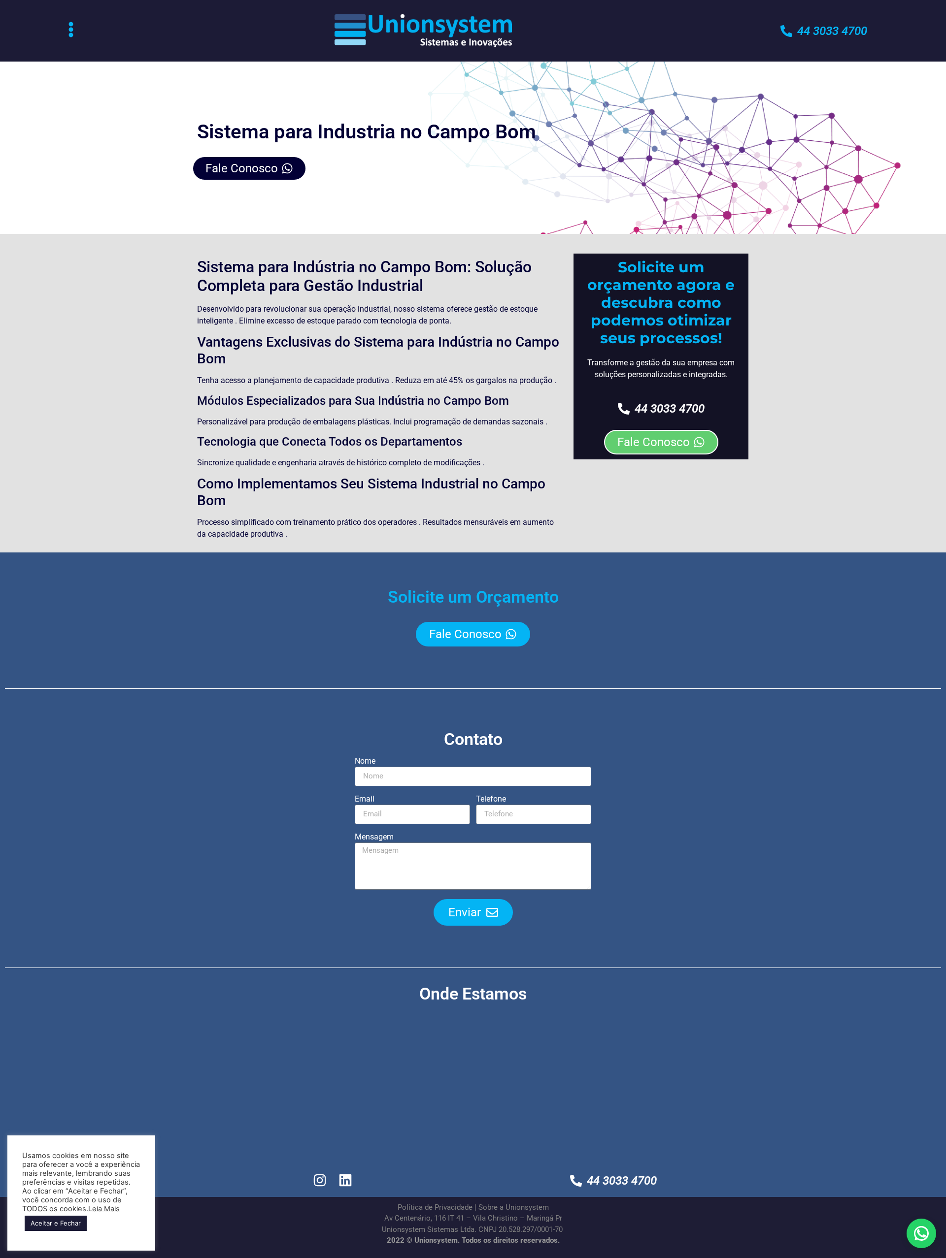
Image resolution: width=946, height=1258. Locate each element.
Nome (365, 761)
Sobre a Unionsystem (513, 1207)
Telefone (491, 799)
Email (364, 799)
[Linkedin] (346, 1180)
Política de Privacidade (435, 1207)
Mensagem (374, 837)
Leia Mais (104, 1208)
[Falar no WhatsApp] (921, 1233)
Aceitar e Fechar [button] (56, 1223)
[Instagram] (320, 1180)
